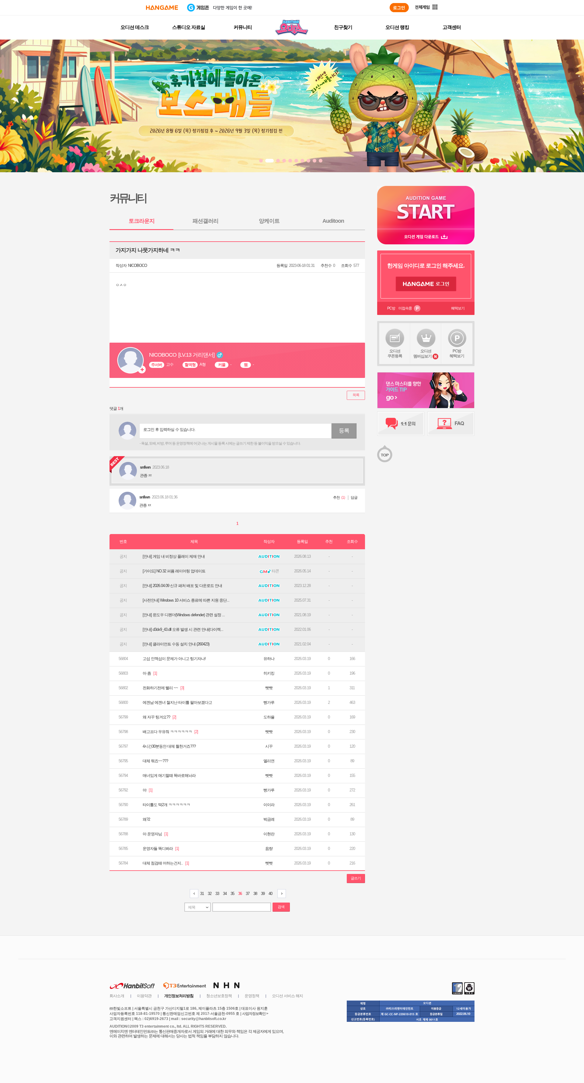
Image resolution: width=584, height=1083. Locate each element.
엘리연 (268, 761)
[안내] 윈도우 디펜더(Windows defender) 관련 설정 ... (184, 615)
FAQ (450, 423)
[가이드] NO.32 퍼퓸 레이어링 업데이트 (174, 571)
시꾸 (269, 746)
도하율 (268, 717)
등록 (344, 431)
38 (255, 893)
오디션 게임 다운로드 (425, 236)
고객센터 (452, 27)
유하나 (268, 658)
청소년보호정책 (219, 996)
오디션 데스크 (134, 27)
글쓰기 (356, 878)
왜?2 (146, 819)
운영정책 (252, 996)
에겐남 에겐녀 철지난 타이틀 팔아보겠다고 (177, 702)
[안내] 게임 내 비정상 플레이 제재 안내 (174, 556)
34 (225, 893)
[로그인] (399, 7)
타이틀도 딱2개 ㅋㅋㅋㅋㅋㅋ (166, 804)
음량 (269, 848)
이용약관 (144, 996)
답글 (354, 497)
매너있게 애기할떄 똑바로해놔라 (169, 775)
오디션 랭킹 (397, 27)
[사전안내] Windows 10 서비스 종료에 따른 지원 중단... (186, 600)
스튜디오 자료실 (188, 27)
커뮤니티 (243, 27)
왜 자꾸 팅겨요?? (159, 717)
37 (247, 893)
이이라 (268, 804)
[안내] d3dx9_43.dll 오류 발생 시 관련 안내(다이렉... (183, 629)
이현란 (268, 834)
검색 (281, 907)
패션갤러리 (205, 221)
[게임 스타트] (425, 207)
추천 (336, 497)
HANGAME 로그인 (426, 284)
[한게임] (162, 7)
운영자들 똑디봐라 (161, 848)
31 (202, 893)
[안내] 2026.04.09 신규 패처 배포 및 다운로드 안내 (182, 585)
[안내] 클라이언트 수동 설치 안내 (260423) (176, 644)
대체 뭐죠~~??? (155, 761)
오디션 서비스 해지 (287, 996)
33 (217, 893)
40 (270, 893)
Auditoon (333, 221)
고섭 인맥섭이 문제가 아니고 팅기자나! (174, 658)
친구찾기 (343, 27)
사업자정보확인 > (255, 1013)
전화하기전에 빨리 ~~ (163, 688)
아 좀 (150, 673)
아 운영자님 (155, 834)
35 (232, 893)
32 (209, 893)
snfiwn (144, 497)
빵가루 (268, 702)
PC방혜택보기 (457, 353)
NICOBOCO (137, 265)
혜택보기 (457, 308)
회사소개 (116, 996)
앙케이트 (269, 221)
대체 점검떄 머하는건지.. (166, 863)
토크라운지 (142, 221)
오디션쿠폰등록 (395, 353)
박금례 (268, 819)
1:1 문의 (400, 423)
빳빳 (269, 688)
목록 (356, 395)
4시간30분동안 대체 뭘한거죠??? (169, 746)
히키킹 (268, 673)
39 (263, 893)
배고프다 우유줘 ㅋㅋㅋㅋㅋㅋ (170, 731)
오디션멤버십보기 (422, 353)
